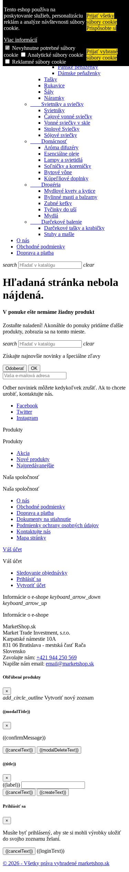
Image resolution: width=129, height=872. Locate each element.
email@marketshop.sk (70, 664)
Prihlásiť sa (29, 579)
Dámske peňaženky (79, 73)
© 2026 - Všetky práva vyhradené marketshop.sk (56, 863)
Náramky (54, 98)
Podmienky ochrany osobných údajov (58, 525)
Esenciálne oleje (61, 154)
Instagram (27, 418)
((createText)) (53, 792)
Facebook (27, 405)
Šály (49, 92)
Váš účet (12, 549)
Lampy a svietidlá (63, 160)
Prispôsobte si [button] (101, 28)
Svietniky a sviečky (57, 104)
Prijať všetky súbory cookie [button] (101, 19)
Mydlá (51, 216)
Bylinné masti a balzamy (70, 197)
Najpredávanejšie (35, 465)
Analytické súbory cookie (55, 55)
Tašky (50, 79)
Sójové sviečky (60, 135)
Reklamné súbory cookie (39, 62)
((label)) (11, 785)
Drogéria (45, 185)
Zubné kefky (58, 203)
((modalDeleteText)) (59, 750)
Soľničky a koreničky (67, 166)
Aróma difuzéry (61, 147)
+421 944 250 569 (56, 657)
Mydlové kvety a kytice (69, 191)
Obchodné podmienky (41, 246)
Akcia (23, 453)
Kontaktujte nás (34, 531)
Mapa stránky (31, 538)
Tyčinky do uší (60, 209)
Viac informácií (20, 40)
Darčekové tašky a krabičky (74, 228)
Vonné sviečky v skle (67, 123)
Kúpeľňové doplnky (66, 178)
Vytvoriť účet (31, 585)
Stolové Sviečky (61, 129)
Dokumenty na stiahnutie (44, 519)
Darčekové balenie (56, 222)
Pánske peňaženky (78, 67)
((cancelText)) (19, 750)
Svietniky (54, 110)
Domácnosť (48, 141)
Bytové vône (58, 172)
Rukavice (54, 85)
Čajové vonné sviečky (68, 116)
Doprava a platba (35, 253)
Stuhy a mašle (59, 234)
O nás (23, 240)
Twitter (24, 412)
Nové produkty (33, 459)
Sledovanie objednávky (42, 573)
